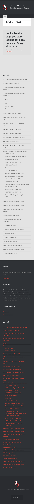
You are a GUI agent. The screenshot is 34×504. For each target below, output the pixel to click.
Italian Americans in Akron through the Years (14, 118)
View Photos (6, 278)
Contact (5, 99)
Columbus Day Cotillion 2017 (11, 215)
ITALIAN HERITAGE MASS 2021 (12, 133)
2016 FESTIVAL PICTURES (13, 192)
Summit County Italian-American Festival (15, 151)
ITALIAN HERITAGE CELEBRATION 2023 (13, 124)
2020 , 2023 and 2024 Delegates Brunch (15, 79)
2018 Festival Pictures (11, 159)
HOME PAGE (9, 51)
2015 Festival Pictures (9, 237)
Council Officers (9, 106)
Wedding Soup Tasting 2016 (13, 189)
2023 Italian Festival (11, 165)
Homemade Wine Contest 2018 (14, 176)
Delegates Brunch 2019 (10, 253)
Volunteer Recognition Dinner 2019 (13, 205)
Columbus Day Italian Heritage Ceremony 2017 (12, 220)
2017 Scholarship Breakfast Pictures (15, 156)
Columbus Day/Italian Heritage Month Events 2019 (14, 94)
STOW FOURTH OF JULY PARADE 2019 (13, 146)
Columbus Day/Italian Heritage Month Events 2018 (14, 88)
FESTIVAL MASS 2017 (11, 170)
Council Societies (10, 109)
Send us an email (8, 315)
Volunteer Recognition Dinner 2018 (13, 201)
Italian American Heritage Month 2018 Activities (14, 210)
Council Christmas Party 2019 (12, 113)
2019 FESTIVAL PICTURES (13, 162)
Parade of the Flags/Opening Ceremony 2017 (17, 196)
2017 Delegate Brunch (9, 233)
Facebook (6, 312)
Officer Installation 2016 (10, 241)
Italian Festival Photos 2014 (13, 179)
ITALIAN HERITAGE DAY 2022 (12, 129)
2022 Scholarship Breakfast (11, 83)
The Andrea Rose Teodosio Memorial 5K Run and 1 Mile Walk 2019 (17, 185)
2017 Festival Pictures (11, 154)
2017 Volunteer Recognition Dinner (13, 229)
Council (5, 103)
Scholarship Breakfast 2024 (11, 141)
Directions (8, 168)
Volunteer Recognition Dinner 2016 (13, 249)
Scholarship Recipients (11, 181)
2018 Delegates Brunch (10, 225)
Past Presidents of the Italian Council (14, 137)
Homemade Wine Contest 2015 (14, 173)
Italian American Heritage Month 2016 (14, 245)
